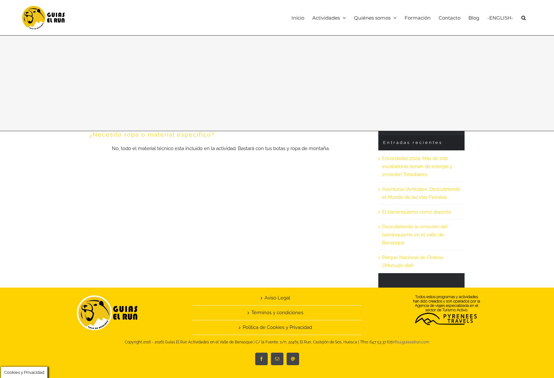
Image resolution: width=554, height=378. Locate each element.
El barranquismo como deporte (416, 212)
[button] (523, 17)
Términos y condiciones (277, 312)
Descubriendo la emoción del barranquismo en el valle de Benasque (415, 235)
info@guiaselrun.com (410, 342)
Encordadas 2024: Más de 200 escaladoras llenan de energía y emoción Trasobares (417, 166)
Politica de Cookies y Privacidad (277, 327)
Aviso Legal (277, 298)
